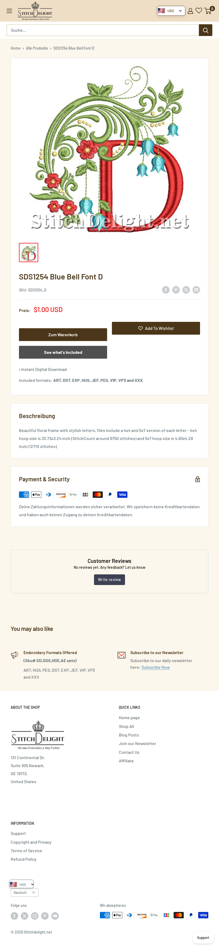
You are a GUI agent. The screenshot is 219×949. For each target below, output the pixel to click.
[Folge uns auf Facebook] (14, 915)
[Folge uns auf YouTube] (55, 915)
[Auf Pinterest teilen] (176, 289)
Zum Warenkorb (63, 334)
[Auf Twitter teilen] (186, 289)
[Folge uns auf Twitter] (24, 915)
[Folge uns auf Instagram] (34, 915)
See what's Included (63, 352)
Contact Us (129, 752)
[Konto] (190, 11)
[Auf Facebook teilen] (166, 289)
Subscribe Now (156, 667)
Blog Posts (129, 734)
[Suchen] (205, 30)
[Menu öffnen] (9, 11)
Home (16, 48)
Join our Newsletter (137, 743)
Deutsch (20, 892)
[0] (208, 11)
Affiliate (126, 760)
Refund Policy (24, 859)
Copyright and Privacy (31, 841)
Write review (109, 579)
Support (18, 833)
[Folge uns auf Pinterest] (45, 915)
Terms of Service (26, 850)
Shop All (126, 726)
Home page (129, 717)
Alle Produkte (37, 48)
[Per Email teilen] (196, 289)
